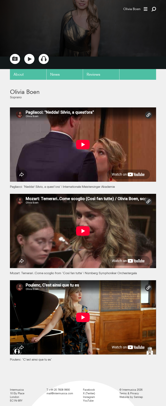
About (19, 74)
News (55, 74)
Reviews (93, 74)
